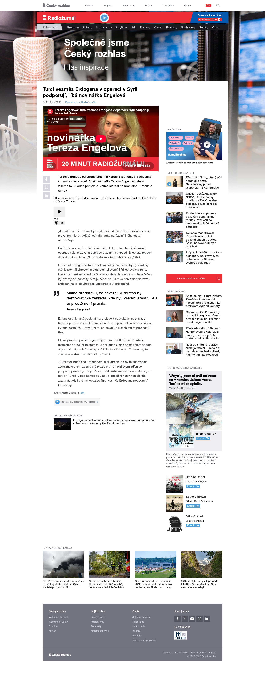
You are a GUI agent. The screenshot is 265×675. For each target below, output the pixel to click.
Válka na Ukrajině (58, 617)
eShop (52, 631)
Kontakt (136, 635)
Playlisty (121, 27)
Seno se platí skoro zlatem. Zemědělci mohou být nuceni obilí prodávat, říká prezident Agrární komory (204, 301)
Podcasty (96, 626)
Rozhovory (188, 27)
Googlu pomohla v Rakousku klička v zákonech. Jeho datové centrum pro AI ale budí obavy (154, 584)
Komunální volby (58, 621)
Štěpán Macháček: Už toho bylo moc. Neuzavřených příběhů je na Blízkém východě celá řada (204, 257)
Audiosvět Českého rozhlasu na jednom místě (189, 162)
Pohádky (173, 143)
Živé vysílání (175, 149)
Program (108, 5)
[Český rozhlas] (56, 5)
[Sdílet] (62, 223)
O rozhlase (168, 5)
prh (82, 392)
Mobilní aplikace (100, 631)
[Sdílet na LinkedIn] (46, 195)
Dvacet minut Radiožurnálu (80, 102)
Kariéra (136, 631)
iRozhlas (89, 5)
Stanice (148, 5)
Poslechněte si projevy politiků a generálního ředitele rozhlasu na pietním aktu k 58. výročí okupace (202, 220)
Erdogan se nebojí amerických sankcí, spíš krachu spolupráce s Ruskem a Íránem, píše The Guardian (114, 421)
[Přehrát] (59, 212)
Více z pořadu (176, 291)
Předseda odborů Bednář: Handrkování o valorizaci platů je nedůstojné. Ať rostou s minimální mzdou (203, 333)
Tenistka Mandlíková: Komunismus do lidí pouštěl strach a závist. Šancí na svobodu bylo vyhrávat (201, 239)
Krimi (188, 138)
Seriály (203, 27)
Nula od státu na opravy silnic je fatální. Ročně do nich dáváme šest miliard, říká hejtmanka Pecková (203, 349)
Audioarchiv (104, 27)
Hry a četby (174, 138)
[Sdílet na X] (46, 187)
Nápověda (138, 621)
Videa (215, 27)
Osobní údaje (181, 652)
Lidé (133, 27)
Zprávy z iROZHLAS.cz (58, 548)
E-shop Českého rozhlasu (184, 368)
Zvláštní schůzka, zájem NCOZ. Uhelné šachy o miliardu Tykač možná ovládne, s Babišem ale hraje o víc (201, 200)
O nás (158, 27)
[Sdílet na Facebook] (46, 179)
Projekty (171, 27)
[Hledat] (218, 5)
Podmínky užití (198, 652)
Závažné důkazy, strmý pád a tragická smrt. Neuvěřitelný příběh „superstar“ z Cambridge (204, 182)
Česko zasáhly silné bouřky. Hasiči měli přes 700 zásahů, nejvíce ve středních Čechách (106, 584)
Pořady (87, 27)
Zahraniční (50, 27)
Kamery (145, 27)
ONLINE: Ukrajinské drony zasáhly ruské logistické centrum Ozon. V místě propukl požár (63, 584)
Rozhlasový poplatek (144, 640)
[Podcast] (56, 223)
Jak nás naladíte (141, 617)
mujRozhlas (128, 5)
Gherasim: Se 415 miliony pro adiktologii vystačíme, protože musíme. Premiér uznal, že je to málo (203, 317)
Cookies (167, 652)
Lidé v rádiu (139, 626)
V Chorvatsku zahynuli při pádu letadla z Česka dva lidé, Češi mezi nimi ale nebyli (199, 584)
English (212, 652)
